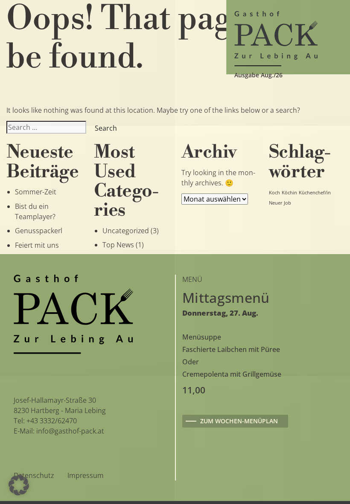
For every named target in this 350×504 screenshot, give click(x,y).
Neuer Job (280, 203)
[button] (19, 485)
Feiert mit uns (37, 245)
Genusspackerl (38, 230)
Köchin (289, 193)
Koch (274, 193)
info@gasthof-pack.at (70, 431)
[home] (276, 37)
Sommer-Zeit (35, 191)
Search (106, 128)
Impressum (85, 475)
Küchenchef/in (315, 193)
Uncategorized (125, 230)
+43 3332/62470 (51, 420)
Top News (118, 244)
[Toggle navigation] (24, 37)
